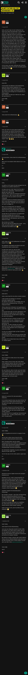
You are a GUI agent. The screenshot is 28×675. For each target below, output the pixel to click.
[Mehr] (25, 27)
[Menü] (25, 2)
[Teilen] (25, 17)
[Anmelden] (22, 2)
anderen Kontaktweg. (17, 542)
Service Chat (11, 268)
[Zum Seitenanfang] (25, 673)
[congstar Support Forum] (5, 2)
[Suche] (18, 2)
